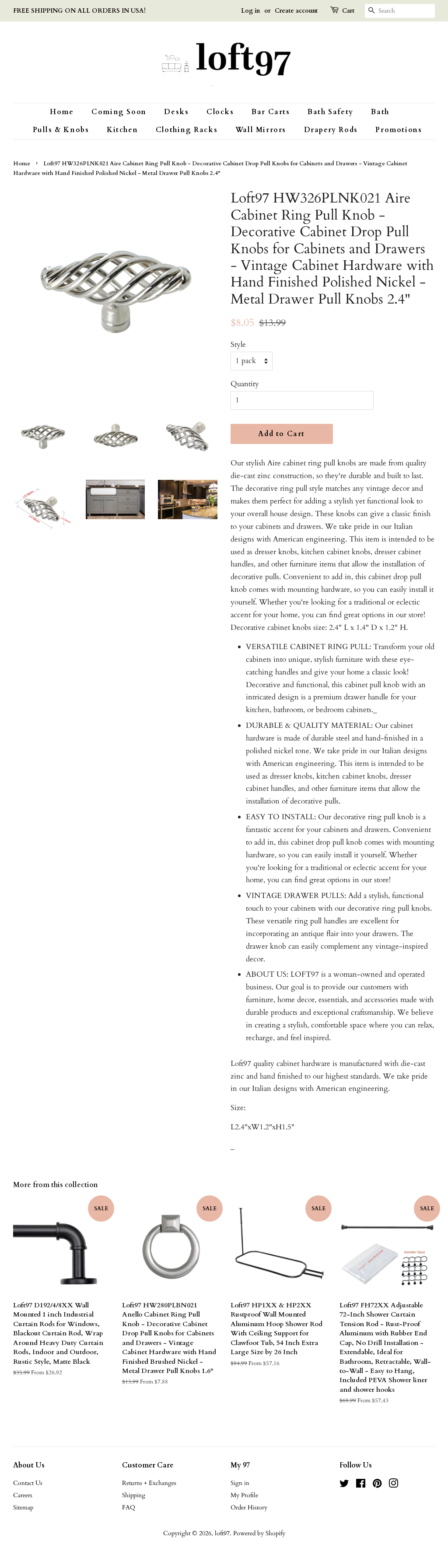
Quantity (245, 384)
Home (62, 112)
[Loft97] (224, 62)
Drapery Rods (331, 130)
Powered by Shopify (259, 1533)
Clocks (220, 112)
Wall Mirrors (260, 130)
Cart (348, 11)
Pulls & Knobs (61, 130)
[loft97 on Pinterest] (377, 1485)
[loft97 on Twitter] (344, 1485)
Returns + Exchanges (149, 1483)
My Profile (244, 1495)
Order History (249, 1507)
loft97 (222, 1533)
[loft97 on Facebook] (361, 1485)
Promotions (398, 130)
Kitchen (122, 130)
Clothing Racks (186, 130)
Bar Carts (271, 112)
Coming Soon (119, 112)
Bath (380, 112)
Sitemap (23, 1507)
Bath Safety (331, 112)
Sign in (240, 1483)
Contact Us (27, 1483)
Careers (22, 1495)
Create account (296, 11)
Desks (176, 112)
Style (238, 344)
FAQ (128, 1507)
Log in (250, 11)
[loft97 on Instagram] (393, 1485)
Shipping (133, 1495)
